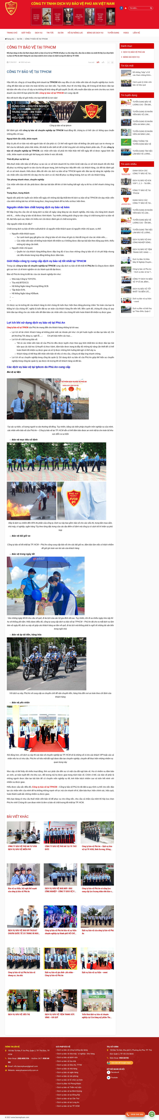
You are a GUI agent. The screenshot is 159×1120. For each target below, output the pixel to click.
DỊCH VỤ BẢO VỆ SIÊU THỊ (19, 1014)
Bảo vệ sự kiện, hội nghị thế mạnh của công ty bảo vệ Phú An (22, 890)
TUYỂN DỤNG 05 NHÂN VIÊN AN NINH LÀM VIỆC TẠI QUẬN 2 (143, 123)
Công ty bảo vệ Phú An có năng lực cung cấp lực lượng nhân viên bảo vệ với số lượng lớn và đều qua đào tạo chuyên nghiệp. (97, 890)
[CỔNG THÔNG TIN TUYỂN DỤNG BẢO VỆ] (126, 142)
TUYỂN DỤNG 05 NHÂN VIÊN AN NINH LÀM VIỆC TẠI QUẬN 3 (143, 132)
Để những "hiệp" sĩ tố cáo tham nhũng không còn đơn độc (142, 73)
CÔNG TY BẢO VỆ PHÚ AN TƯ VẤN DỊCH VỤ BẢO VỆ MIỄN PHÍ (22, 848)
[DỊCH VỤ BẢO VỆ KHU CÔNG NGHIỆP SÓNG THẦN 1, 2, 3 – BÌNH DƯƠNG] (126, 240)
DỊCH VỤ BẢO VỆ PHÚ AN (134, 52)
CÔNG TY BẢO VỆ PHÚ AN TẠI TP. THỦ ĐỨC (61, 848)
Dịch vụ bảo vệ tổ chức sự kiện (70, 1080)
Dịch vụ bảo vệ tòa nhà (66, 1061)
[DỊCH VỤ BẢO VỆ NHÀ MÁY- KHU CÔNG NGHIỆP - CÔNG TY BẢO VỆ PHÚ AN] (60, 874)
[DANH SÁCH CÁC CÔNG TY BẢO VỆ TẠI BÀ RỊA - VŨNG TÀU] (126, 201)
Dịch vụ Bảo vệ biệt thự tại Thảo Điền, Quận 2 (142, 309)
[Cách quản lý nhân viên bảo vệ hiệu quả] (126, 83)
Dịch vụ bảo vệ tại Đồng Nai (68, 1095)
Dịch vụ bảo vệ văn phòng (67, 1076)
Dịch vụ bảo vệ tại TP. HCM (68, 1106)
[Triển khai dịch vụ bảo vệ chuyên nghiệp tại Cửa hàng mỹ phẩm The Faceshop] (97, 1000)
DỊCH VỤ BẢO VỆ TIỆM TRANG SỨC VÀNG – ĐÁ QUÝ (60, 1016)
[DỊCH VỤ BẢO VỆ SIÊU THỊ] (23, 1000)
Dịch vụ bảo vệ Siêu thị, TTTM (69, 1065)
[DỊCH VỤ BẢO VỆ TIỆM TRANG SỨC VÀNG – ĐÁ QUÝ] (60, 1000)
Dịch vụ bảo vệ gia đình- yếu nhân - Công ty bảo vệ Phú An (59, 974)
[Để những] (126, 73)
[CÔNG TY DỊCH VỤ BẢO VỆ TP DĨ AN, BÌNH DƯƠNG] (126, 280)
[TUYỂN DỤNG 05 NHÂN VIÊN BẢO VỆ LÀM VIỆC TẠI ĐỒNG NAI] (126, 112)
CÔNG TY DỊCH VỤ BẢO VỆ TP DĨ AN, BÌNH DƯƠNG (142, 280)
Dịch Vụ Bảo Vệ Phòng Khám (69, 1084)
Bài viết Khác (18, 817)
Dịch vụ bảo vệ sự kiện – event (94, 972)
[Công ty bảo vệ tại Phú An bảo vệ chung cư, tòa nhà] (23, 958)
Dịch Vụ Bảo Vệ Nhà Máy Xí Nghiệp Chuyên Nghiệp (142, 260)
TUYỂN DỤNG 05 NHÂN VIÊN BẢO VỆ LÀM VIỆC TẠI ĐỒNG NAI (143, 113)
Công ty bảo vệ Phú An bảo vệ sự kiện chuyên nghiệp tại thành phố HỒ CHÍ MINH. (60, 932)
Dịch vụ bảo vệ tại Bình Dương (69, 1091)
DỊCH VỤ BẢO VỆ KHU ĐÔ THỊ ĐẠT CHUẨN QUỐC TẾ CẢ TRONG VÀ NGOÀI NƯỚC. (24, 932)
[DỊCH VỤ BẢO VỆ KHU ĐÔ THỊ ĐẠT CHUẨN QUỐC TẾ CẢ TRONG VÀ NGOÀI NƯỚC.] (23, 916)
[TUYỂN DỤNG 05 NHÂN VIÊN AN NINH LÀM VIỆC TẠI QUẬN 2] (126, 122)
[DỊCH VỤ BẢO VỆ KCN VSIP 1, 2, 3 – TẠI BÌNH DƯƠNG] (126, 181)
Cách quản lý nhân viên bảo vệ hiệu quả (142, 83)
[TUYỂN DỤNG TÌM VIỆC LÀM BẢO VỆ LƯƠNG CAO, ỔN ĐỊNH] (126, 152)
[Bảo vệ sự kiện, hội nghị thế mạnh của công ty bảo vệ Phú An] (23, 874)
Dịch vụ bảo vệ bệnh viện (67, 1057)
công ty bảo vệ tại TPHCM (51, 93)
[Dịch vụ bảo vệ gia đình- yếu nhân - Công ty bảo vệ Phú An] (60, 958)
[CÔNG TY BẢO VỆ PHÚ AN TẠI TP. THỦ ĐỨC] (60, 832)
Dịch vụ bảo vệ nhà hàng (67, 1069)
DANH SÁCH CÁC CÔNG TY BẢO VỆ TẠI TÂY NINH (142, 172)
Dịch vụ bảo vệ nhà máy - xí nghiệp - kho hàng (76, 1054)
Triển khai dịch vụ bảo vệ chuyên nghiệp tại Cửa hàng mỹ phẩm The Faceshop (96, 1016)
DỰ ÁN (19, 39)
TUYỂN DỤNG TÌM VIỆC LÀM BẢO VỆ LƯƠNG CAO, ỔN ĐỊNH (143, 152)
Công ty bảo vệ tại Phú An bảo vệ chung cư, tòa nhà (21, 974)
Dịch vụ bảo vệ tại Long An (68, 1102)
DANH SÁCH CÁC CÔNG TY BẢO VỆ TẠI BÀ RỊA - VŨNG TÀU (142, 201)
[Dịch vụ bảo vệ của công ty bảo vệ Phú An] (97, 916)
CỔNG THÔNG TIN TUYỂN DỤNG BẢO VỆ (142, 142)
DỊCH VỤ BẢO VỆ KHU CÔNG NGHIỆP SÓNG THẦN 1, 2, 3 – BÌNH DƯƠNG (142, 241)
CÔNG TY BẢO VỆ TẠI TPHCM (36, 39)
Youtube (114, 1077)
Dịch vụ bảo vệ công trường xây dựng (72, 1050)
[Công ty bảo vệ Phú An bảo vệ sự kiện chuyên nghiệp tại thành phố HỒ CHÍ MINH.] (60, 916)
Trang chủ (10, 39)
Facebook (115, 1072)
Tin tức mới (127, 65)
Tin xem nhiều (129, 164)
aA (98, 62)
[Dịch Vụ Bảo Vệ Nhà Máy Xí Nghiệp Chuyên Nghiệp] (126, 260)
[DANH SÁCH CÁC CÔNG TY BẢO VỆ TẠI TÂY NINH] (126, 171)
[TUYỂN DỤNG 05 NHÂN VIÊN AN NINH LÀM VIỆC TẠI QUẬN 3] (126, 132)
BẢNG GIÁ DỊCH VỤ (131, 57)
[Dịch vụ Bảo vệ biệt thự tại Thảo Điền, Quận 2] (126, 309)
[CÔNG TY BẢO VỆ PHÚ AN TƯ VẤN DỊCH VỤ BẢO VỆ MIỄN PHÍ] (23, 832)
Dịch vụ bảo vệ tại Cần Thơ (68, 1098)
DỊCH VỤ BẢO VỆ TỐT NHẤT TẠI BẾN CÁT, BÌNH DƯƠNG (142, 290)
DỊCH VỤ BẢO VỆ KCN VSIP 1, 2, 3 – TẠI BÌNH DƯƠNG (142, 182)
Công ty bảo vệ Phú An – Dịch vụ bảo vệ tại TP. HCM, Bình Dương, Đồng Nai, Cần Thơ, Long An (97, 848)
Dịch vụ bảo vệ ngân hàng (67, 1072)
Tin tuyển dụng (129, 95)
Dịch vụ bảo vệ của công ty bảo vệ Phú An (98, 932)
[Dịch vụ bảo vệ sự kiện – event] (97, 958)
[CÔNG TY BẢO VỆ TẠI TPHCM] (126, 191)
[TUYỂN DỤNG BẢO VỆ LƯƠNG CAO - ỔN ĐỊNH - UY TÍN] (126, 102)
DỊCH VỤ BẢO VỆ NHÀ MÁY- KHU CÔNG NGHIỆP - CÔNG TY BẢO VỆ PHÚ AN (61, 890)
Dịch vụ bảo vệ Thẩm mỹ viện (69, 1087)
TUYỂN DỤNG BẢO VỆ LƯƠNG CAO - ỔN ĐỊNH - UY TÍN (142, 103)
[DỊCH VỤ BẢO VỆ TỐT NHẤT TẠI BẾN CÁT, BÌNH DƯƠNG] (126, 289)
